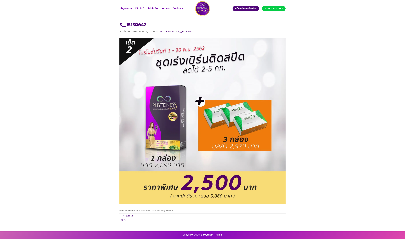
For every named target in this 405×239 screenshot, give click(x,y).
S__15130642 (185, 31)
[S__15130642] (202, 121)
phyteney (125, 8)
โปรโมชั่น (153, 8)
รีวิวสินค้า (140, 8)
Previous (126, 216)
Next (124, 220)
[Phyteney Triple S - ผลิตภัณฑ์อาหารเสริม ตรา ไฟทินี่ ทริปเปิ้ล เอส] (202, 8)
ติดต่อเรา (177, 8)
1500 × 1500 (166, 31)
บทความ (165, 8)
